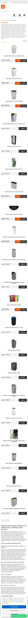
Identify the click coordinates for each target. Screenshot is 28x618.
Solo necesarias (14, 610)
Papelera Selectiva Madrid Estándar (14, 101)
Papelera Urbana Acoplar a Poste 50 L (14, 169)
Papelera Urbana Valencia (14, 372)
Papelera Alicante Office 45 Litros (14, 418)
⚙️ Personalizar (14, 614)
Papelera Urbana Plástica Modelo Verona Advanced (14, 283)
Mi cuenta (20, 16)
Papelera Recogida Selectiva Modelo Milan (14, 56)
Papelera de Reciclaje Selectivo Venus (14, 191)
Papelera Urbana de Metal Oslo (14, 486)
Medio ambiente (8, 20)
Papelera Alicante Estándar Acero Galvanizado (14, 259)
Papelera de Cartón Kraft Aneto (14, 78)
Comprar (24, 60)
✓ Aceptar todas (14, 607)
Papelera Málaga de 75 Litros (14, 146)
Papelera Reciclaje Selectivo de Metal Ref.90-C (14, 123)
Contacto (14, 16)
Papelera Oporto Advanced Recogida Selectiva (14, 237)
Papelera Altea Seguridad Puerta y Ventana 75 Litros (14, 396)
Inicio (3, 20)
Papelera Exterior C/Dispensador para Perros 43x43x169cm (14, 441)
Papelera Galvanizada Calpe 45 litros (14, 327)
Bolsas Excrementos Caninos (14, 305)
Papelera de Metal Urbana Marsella (14, 463)
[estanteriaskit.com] (14, 7)
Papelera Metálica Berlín (14, 350)
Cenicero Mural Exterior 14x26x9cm (14, 214)
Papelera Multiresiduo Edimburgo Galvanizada (14, 508)
